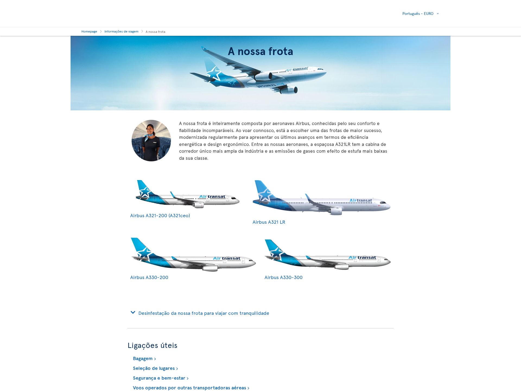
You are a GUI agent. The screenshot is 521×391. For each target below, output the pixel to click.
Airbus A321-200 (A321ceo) (160, 215)
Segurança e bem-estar (158, 377)
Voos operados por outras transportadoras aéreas (189, 387)
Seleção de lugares (153, 367)
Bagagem (142, 358)
